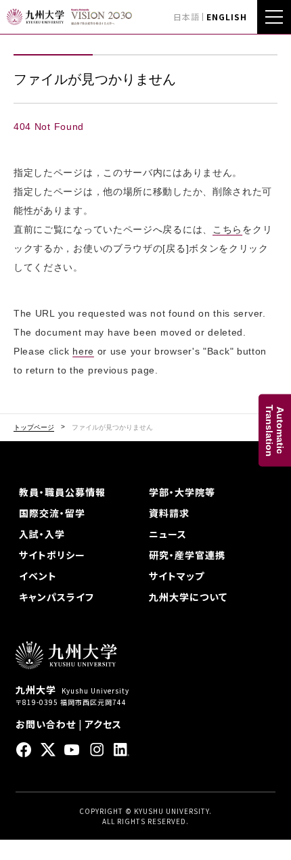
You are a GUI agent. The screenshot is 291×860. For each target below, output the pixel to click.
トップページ (34, 427)
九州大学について (188, 597)
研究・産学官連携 (187, 555)
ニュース (168, 534)
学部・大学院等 (182, 492)
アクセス (103, 724)
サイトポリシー (52, 555)
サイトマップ (176, 576)
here (83, 351)
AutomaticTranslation (275, 430)
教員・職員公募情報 (62, 492)
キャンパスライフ (56, 597)
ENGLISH (226, 16)
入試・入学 (42, 534)
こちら (227, 229)
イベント (38, 576)
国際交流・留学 (52, 513)
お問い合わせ (46, 724)
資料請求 (169, 513)
